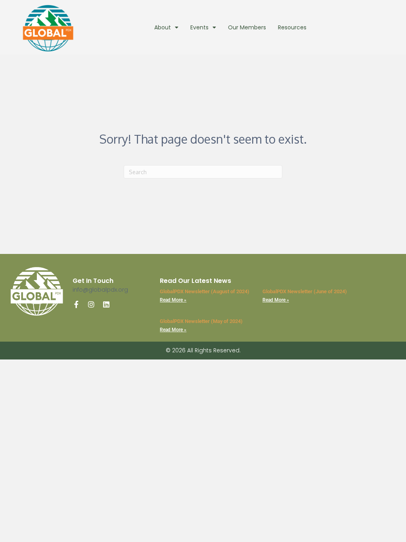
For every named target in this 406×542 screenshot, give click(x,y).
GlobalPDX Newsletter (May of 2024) (201, 321)
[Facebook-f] (76, 304)
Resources (292, 27)
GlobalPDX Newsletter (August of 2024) (204, 291)
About (162, 27)
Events (199, 27)
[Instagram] (91, 304)
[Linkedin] (106, 304)
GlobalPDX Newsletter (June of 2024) (304, 291)
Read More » (173, 300)
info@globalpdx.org (100, 290)
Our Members (247, 27)
